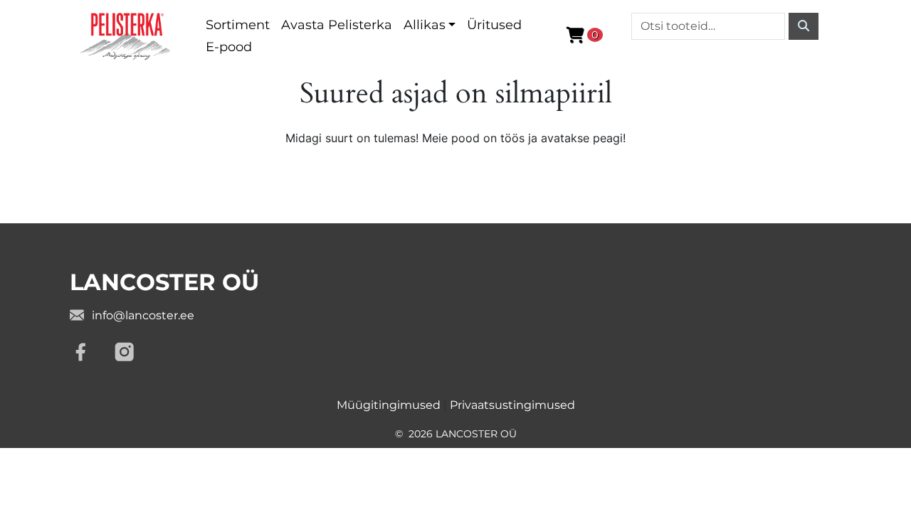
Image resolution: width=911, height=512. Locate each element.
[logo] (126, 35)
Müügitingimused (389, 405)
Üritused (494, 25)
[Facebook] (80, 352)
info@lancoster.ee (143, 315)
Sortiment (238, 25)
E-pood (229, 47)
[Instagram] (124, 352)
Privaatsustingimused (512, 405)
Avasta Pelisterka (336, 25)
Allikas (425, 25)
